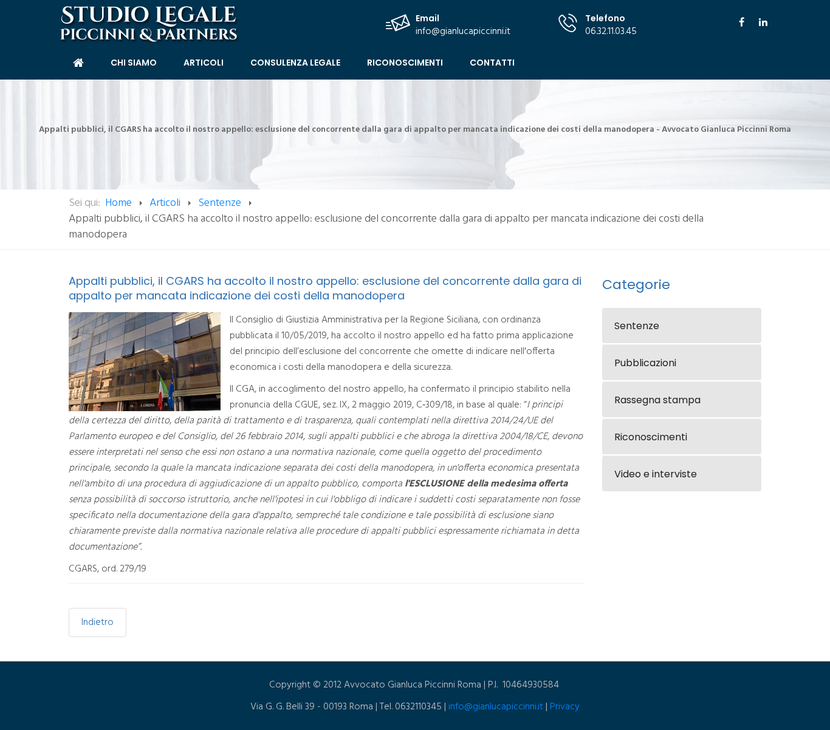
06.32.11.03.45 (611, 31)
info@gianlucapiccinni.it (463, 31)
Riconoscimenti (405, 62)
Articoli (203, 62)
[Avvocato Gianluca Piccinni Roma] (150, 24)
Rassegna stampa (657, 400)
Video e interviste (655, 474)
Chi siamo (134, 62)
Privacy (565, 707)
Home (78, 63)
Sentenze (219, 203)
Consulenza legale (295, 62)
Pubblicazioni (645, 363)
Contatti (492, 62)
